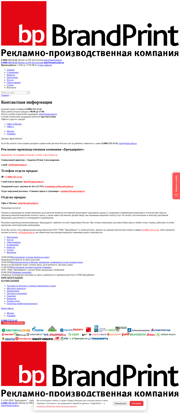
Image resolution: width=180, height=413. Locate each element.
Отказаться (120, 403)
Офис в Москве (14, 124)
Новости (11, 75)
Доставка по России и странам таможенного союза (31, 286)
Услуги (10, 80)
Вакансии (11, 298)
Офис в (10, 126)
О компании (13, 72)
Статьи (10, 85)
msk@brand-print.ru (28, 203)
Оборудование (14, 82)
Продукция (12, 77)
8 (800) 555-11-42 (151, 230)
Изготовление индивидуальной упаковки (31, 267)
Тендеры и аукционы (17, 293)
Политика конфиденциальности (22, 303)
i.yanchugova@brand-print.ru (58, 186)
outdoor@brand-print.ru (73, 191)
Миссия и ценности (16, 288)
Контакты (11, 252)
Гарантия (11, 296)
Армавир (11, 134)
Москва (10, 131)
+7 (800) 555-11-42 (13, 177)
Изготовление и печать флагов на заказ (30, 257)
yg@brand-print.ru (17, 165)
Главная (10, 70)
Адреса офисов (44, 65)
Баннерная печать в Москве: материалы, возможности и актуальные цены (46, 262)
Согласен (136, 403)
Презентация (13, 291)
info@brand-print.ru (48, 114)
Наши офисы (7, 308)
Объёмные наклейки (21, 272)
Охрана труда (13, 301)
